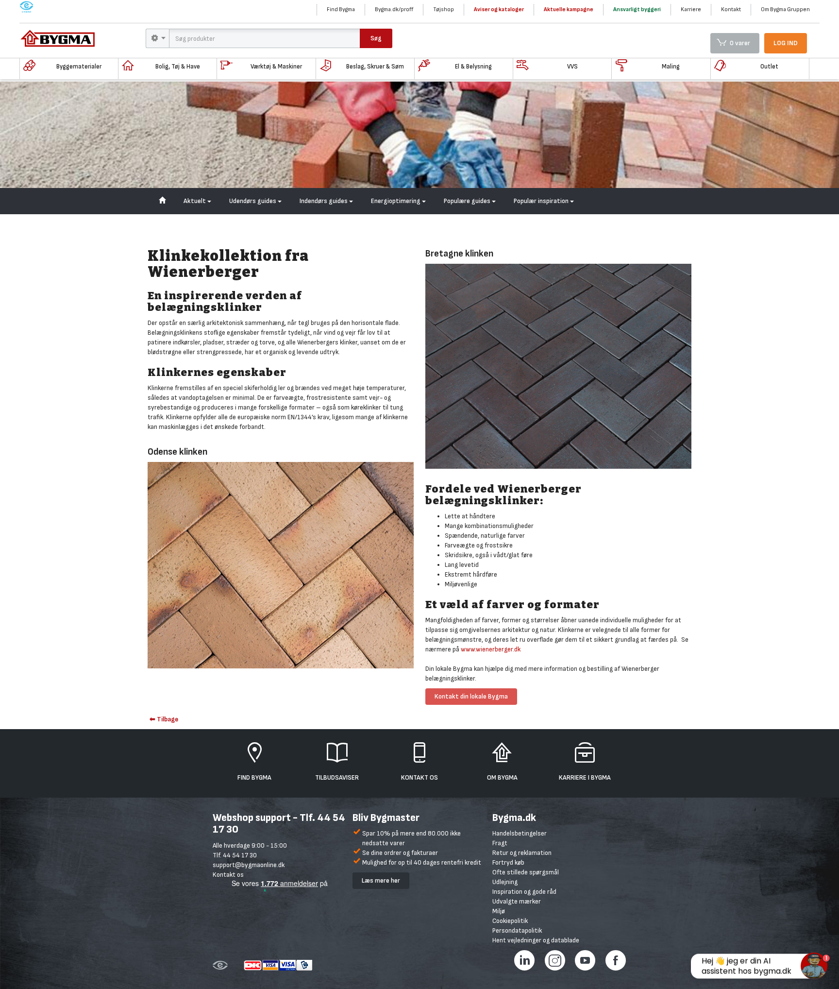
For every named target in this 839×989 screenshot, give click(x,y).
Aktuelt (195, 201)
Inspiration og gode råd (524, 891)
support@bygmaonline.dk (249, 865)
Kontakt (731, 9)
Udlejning (505, 882)
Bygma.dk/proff (394, 9)
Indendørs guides (324, 201)
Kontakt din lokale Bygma (471, 696)
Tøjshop (443, 9)
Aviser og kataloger (499, 9)
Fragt (499, 843)
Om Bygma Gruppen (785, 9)
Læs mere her (381, 880)
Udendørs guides (253, 201)
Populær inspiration (542, 201)
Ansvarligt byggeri (637, 9)
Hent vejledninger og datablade (535, 940)
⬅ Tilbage (164, 719)
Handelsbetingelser (519, 833)
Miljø (498, 911)
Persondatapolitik (517, 930)
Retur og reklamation (522, 853)
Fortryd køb (508, 862)
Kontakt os (228, 874)
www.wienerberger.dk (490, 649)
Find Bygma (341, 9)
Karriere (691, 9)
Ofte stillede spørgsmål (525, 872)
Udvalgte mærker (516, 901)
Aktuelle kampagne (568, 9)
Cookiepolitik (510, 921)
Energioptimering (396, 201)
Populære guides (468, 201)
